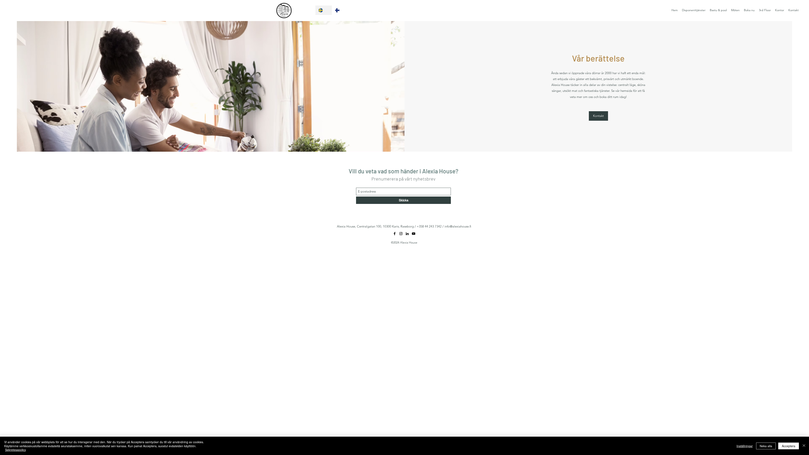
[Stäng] (803, 446)
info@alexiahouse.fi (458, 226)
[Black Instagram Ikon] (401, 234)
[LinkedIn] (407, 234)
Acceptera (788, 446)
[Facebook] (394, 234)
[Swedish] (323, 10)
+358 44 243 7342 (429, 226)
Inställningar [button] (745, 446)
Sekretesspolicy (15, 450)
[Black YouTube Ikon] (413, 234)
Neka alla (766, 446)
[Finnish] (340, 10)
